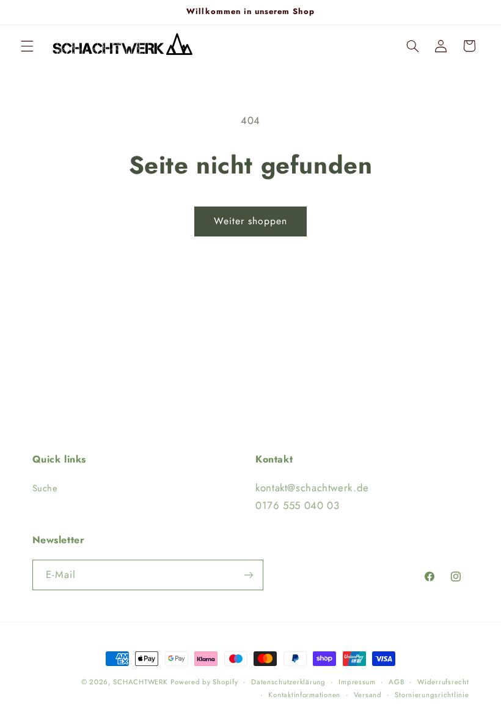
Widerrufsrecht (443, 682)
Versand (368, 695)
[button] (27, 46)
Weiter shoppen (251, 221)
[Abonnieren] (248, 575)
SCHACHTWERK (140, 682)
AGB (396, 682)
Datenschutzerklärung (288, 682)
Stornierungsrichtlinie (432, 695)
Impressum (357, 682)
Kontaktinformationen (304, 695)
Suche (45, 488)
